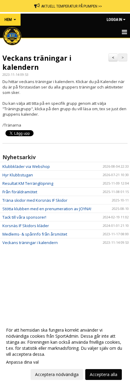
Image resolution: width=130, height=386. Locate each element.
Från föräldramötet (19, 192)
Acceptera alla (103, 374)
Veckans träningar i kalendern (36, 62)
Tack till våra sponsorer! (24, 217)
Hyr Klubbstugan (17, 175)
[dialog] (65, 352)
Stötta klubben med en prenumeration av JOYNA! (46, 208)
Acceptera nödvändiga (57, 374)
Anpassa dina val (22, 362)
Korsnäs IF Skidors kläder (25, 225)
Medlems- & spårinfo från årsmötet (34, 234)
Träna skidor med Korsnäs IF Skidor (34, 200)
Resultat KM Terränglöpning (27, 183)
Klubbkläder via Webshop (26, 166)
